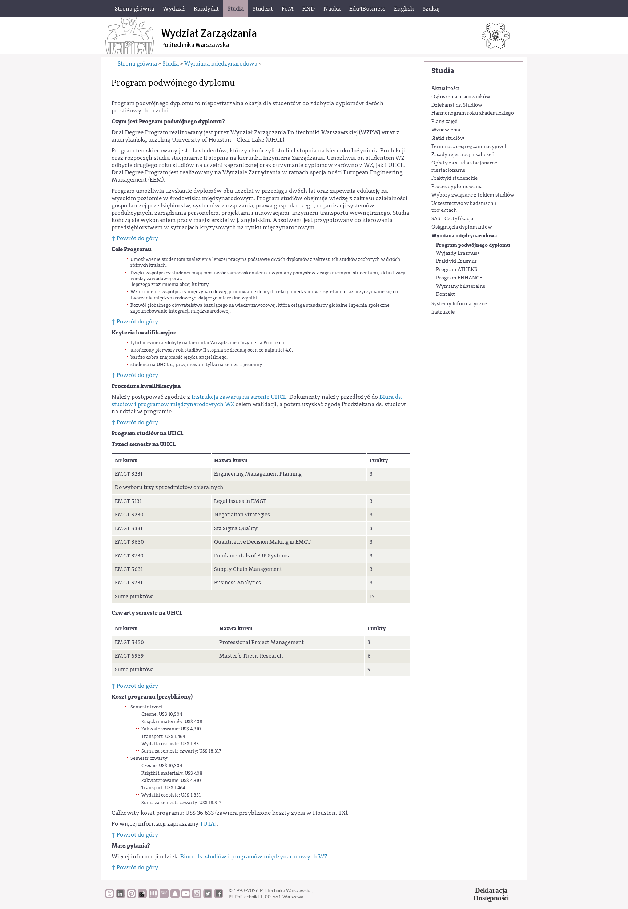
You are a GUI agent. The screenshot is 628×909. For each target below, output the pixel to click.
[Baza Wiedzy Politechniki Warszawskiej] (109, 896)
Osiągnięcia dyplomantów (461, 227)
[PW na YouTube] (185, 896)
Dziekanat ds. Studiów (456, 105)
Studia (442, 71)
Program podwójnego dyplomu (473, 245)
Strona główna (137, 63)
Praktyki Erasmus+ (457, 261)
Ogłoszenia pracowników (460, 97)
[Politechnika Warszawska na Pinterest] (131, 896)
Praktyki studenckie (454, 178)
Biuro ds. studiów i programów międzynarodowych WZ (253, 856)
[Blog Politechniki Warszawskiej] (164, 896)
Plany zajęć (444, 121)
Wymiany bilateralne (460, 286)
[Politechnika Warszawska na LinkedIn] (120, 896)
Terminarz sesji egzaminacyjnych (469, 146)
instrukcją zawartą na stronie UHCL (239, 397)
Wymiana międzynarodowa (464, 235)
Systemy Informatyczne (459, 304)
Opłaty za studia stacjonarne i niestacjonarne (465, 167)
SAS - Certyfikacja (452, 218)
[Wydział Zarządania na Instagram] (196, 896)
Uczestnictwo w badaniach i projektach (463, 207)
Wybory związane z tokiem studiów (472, 195)
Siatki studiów (447, 138)
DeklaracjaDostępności (491, 894)
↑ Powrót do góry (135, 238)
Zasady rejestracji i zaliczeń (462, 154)
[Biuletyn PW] (153, 896)
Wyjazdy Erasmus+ (458, 253)
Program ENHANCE (459, 278)
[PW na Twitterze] (207, 896)
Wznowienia (445, 130)
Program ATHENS (456, 269)
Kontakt (445, 294)
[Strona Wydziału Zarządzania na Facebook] (218, 896)
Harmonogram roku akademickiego (472, 113)
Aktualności (445, 88)
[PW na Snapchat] (175, 896)
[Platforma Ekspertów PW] (142, 896)
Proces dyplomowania (457, 186)
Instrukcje (443, 312)
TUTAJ (208, 823)
